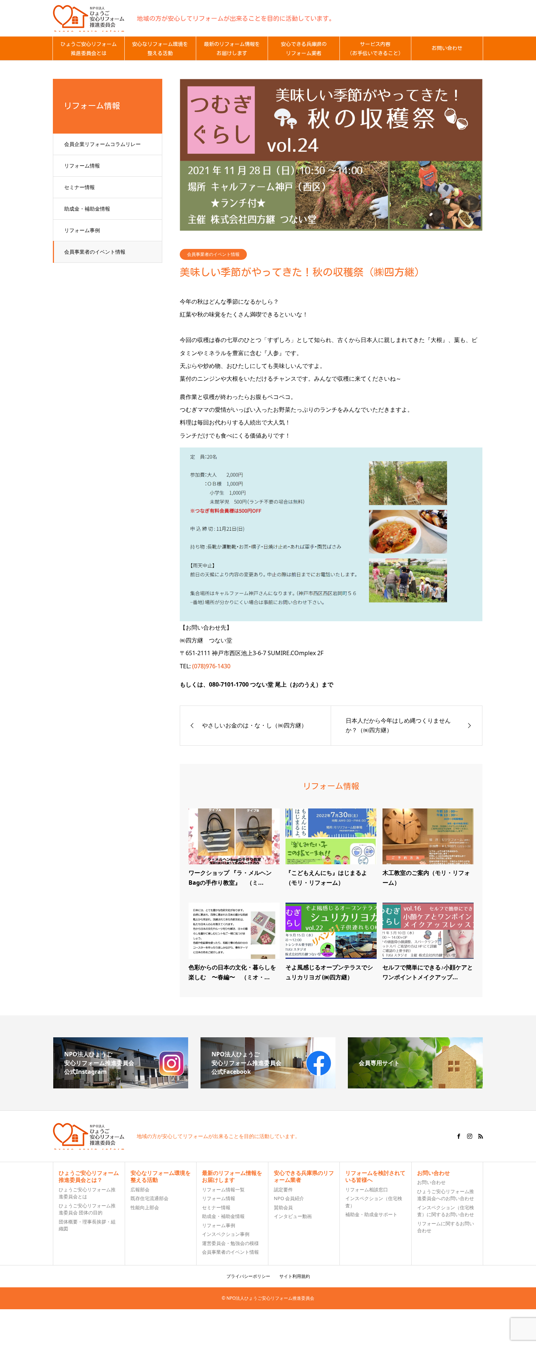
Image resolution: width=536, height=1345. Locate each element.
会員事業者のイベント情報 (94, 251)
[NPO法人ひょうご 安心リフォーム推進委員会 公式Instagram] (120, 1085)
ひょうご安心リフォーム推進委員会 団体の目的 (87, 1209)
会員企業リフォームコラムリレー (102, 144)
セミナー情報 (79, 187)
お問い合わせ (431, 1182)
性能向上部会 (145, 1207)
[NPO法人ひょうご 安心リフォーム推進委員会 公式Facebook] (268, 1085)
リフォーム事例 (82, 230)
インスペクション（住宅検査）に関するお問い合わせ (445, 1211)
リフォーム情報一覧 (223, 1189)
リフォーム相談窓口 (366, 1189)
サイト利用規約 (294, 1276)
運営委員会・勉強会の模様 (230, 1243)
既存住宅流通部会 (149, 1198)
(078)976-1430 (211, 666)
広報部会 (140, 1189)
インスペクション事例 (225, 1234)
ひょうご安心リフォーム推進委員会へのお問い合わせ (445, 1195)
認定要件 (283, 1189)
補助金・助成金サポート (371, 1214)
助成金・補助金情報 (87, 208)
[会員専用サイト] (415, 1085)
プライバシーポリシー (248, 1276)
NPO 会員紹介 (289, 1198)
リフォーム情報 (82, 165)
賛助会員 (283, 1207)
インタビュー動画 (293, 1216)
